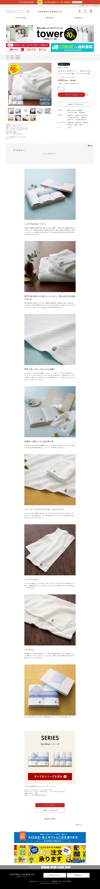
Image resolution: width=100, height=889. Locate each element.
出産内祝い (53, 867)
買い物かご (91, 12)
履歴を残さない (79, 824)
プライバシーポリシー (44, 881)
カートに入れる (72, 94)
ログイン (79, 12)
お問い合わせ (88, 5)
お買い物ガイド (34, 881)
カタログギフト (45, 867)
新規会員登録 (96, 5)
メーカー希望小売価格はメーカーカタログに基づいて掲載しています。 (16, 137)
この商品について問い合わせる (75, 104)
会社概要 (82, 5)
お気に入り (85, 12)
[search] (27, 11)
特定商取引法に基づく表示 (58, 881)
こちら (53, 786)
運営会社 (69, 881)
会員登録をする (78, 875)
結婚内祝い (60, 867)
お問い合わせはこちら (55, 875)
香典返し (68, 867)
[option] (29, 85)
